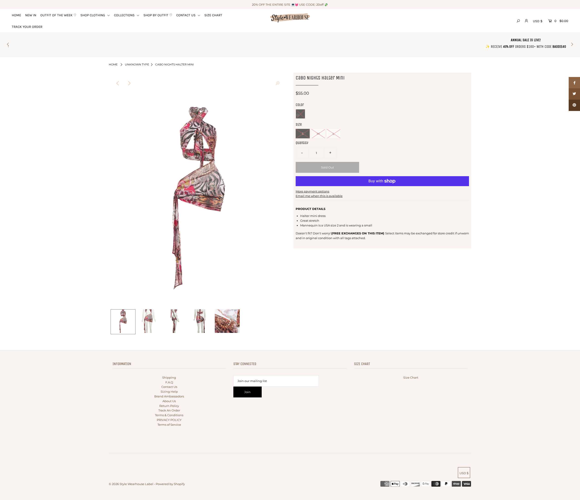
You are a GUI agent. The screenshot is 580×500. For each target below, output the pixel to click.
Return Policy (169, 406)
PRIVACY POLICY (169, 420)
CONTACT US (186, 15)
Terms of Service (169, 424)
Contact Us (169, 387)
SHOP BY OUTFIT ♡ (157, 15)
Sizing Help (169, 391)
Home (113, 64)
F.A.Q (169, 382)
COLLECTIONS (124, 15)
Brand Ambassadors (169, 396)
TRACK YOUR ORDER (27, 27)
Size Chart (410, 377)
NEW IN (30, 15)
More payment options (312, 191)
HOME (16, 15)
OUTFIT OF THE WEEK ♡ (58, 15)
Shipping (169, 377)
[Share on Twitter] (574, 94)
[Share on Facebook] (574, 82)
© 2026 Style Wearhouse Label (131, 484)
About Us (169, 401)
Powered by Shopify (170, 484)
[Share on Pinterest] (574, 105)
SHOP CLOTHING (93, 15)
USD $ (537, 21)
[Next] (129, 83)
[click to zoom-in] (278, 83)
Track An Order (169, 410)
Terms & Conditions (169, 415)
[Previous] (118, 83)
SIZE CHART (213, 15)
